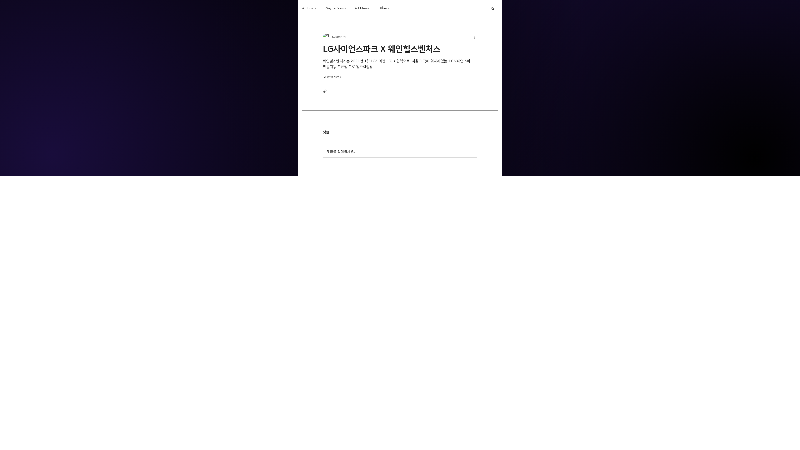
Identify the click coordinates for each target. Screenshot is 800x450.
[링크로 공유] (325, 91)
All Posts (309, 8)
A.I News (361, 8)
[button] (493, 8)
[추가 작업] (474, 36)
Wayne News (335, 8)
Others (383, 8)
